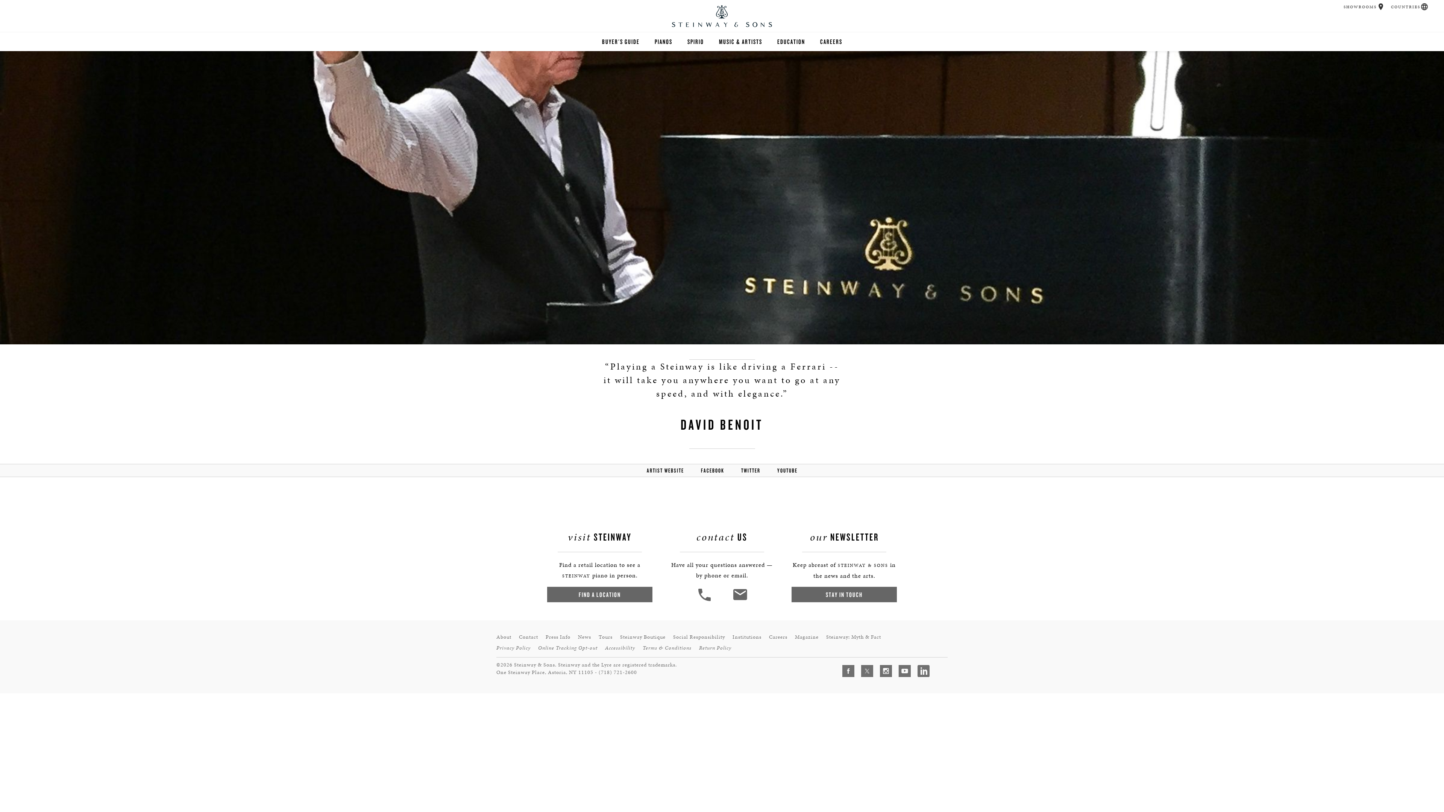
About (503, 637)
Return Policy (715, 647)
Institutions (747, 637)
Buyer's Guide (621, 41)
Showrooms (1360, 7)
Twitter (750, 470)
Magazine (807, 637)
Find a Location (600, 594)
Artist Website (665, 470)
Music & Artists (740, 41)
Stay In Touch (844, 594)
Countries (1405, 7)
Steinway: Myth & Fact (853, 637)
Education (791, 41)
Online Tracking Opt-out (568, 647)
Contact (528, 637)
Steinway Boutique (643, 637)
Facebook (712, 470)
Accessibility (620, 647)
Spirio (695, 41)
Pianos (663, 41)
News (584, 637)
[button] (1381, 7)
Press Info (558, 637)
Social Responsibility (699, 637)
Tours (606, 637)
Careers (831, 41)
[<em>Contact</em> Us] (740, 600)
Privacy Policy (513, 647)
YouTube (787, 470)
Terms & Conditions (667, 647)
